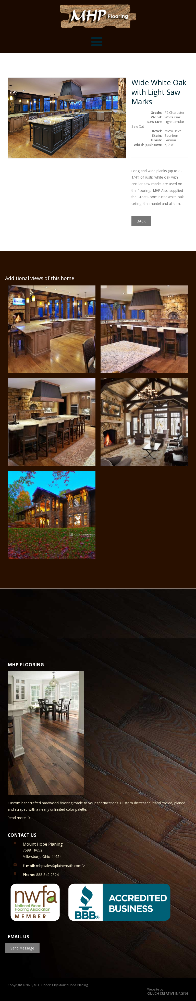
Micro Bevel (173, 131)
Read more (17, 817)
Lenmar (170, 140)
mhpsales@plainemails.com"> (54, 865)
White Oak (173, 117)
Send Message (22, 948)
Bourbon (171, 135)
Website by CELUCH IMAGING (167, 991)
